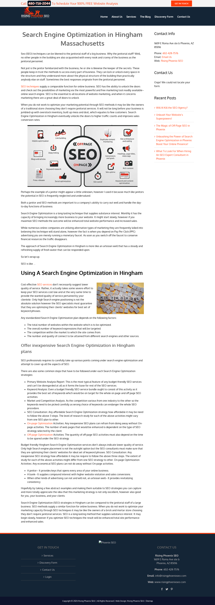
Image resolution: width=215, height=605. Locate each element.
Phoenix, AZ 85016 (167, 563)
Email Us (167, 57)
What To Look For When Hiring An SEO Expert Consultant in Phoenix (173, 155)
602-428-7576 (170, 53)
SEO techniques (30, 86)
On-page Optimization (40, 423)
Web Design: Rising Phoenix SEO (130, 601)
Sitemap (149, 601)
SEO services (44, 284)
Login (48, 576)
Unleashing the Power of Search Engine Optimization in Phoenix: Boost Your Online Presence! (174, 140)
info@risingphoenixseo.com (170, 575)
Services (48, 555)
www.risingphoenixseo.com (170, 582)
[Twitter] (167, 589)
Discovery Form (48, 562)
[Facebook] (162, 589)
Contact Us (48, 569)
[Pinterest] (171, 589)
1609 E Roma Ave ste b (167, 559)
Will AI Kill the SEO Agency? (172, 107)
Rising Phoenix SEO (172, 60)
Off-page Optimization (40, 434)
